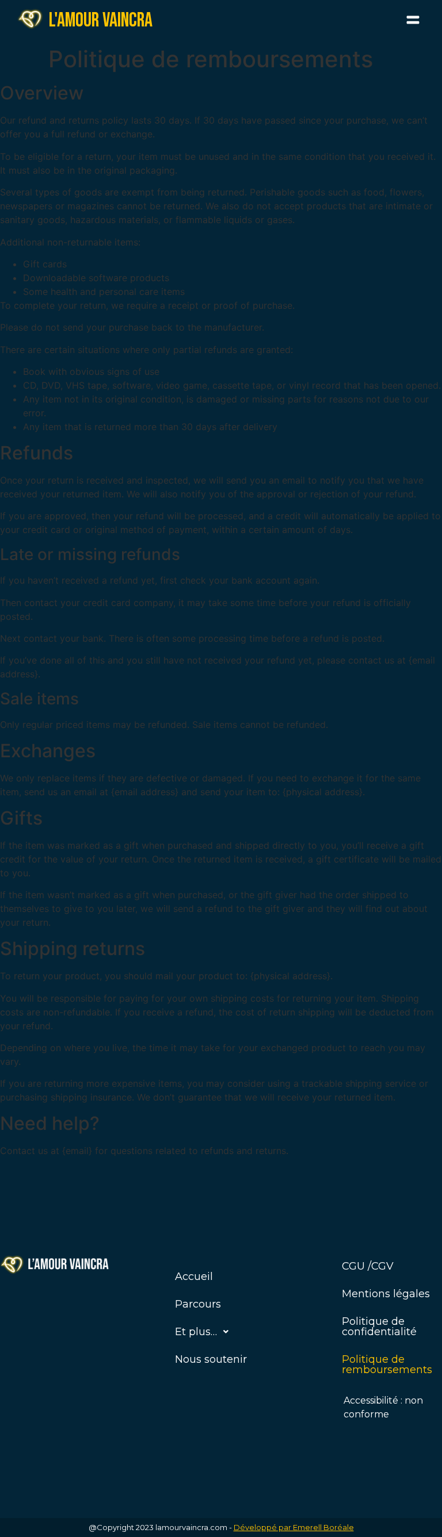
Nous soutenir (211, 1359)
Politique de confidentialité (379, 1326)
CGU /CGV (368, 1266)
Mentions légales (386, 1293)
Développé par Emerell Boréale (294, 1527)
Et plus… (196, 1331)
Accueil (194, 1276)
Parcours (198, 1304)
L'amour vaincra (101, 20)
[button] (413, 20)
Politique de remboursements (387, 1364)
